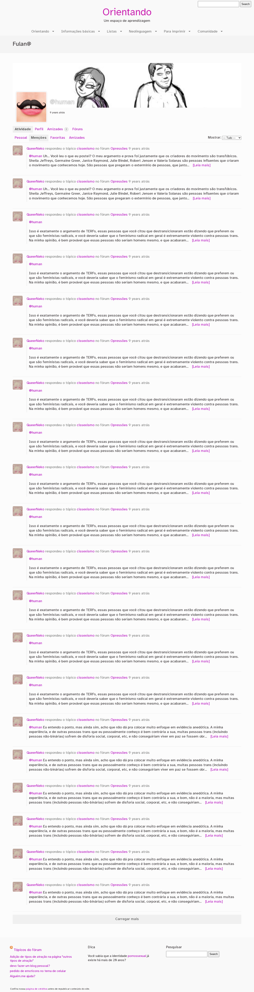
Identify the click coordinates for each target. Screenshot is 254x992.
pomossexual (137, 956)
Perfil (39, 129)
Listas (112, 31)
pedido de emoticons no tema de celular (38, 971)
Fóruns (77, 129)
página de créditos (36, 989)
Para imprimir (174, 31)
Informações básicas (78, 31)
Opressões (119, 148)
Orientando (127, 13)
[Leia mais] (202, 165)
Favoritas (57, 138)
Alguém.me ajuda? (22, 976)
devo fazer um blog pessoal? (30, 966)
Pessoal (21, 138)
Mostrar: (214, 137)
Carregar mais (127, 919)
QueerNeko (35, 148)
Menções (38, 138)
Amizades (57, 129)
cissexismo (85, 148)
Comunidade (207, 31)
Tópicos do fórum (28, 950)
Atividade (23, 129)
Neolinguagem (140, 31)
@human (35, 156)
